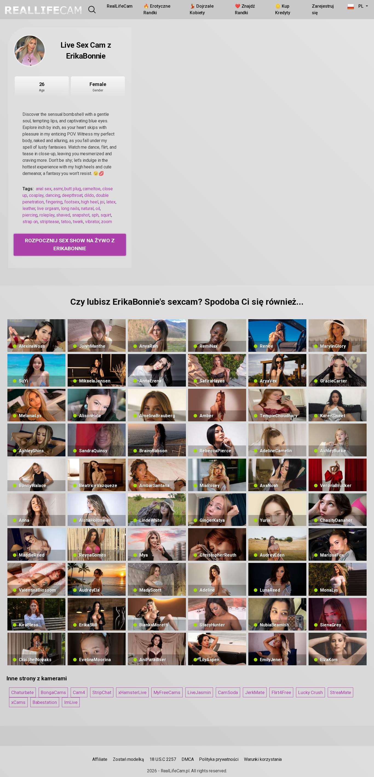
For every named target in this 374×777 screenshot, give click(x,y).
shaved (63, 215)
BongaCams (53, 692)
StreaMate (340, 692)
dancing (52, 195)
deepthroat (72, 195)
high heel (89, 202)
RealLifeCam (120, 6)
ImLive (71, 702)
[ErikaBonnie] (29, 51)
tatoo (66, 221)
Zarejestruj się (323, 9)
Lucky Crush (310, 692)
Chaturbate (22, 692)
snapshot (81, 215)
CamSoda (228, 692)
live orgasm (48, 208)
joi (102, 202)
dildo (89, 195)
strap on (30, 221)
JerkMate (254, 692)
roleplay (46, 215)
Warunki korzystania (263, 759)
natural (87, 208)
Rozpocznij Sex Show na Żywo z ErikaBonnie (70, 244)
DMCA (188, 759)
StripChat (101, 692)
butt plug (72, 188)
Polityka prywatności (218, 759)
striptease (49, 221)
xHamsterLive (132, 692)
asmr (58, 188)
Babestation (45, 702)
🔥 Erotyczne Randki (156, 9)
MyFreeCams (167, 692)
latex (111, 202)
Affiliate (99, 759)
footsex (71, 202)
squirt (105, 215)
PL (359, 6)
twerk (78, 221)
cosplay (36, 195)
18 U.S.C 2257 (162, 759)
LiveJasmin (199, 692)
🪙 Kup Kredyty (282, 9)
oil (98, 208)
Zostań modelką (128, 759)
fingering (54, 202)
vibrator (92, 221)
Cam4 (79, 692)
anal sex (43, 188)
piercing (30, 215)
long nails (70, 208)
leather (28, 208)
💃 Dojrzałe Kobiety (201, 9)
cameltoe (91, 188)
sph (95, 215)
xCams (18, 702)
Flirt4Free (281, 692)
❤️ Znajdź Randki (245, 9)
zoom (106, 221)
